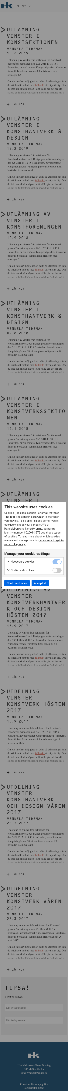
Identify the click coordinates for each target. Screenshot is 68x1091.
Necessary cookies (22, 561)
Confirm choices (17, 583)
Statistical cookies (22, 570)
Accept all (40, 583)
